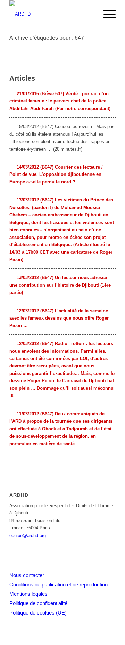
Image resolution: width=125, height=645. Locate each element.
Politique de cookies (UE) (38, 613)
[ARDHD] (51, 14)
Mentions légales (28, 594)
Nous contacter (26, 575)
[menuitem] (106, 14)
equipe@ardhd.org (27, 535)
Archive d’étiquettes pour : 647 (46, 38)
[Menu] (106, 14)
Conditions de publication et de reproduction (58, 585)
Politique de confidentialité (38, 603)
